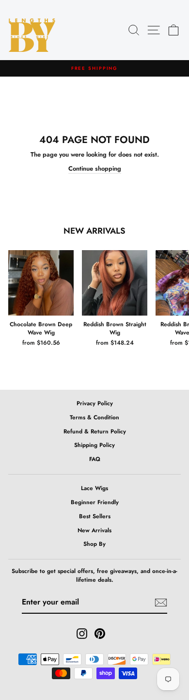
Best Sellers (94, 516)
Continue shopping (94, 168)
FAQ (94, 459)
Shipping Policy (94, 445)
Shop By (94, 544)
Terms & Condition (94, 417)
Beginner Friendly (95, 502)
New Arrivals (94, 530)
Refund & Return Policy (94, 431)
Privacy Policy (95, 403)
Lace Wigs (94, 488)
